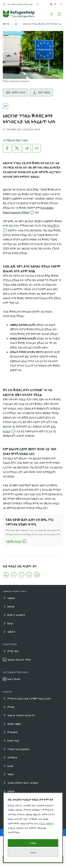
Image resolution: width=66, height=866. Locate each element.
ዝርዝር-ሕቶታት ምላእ (19, 659)
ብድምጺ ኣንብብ (18, 92)
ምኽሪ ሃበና (13, 651)
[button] (6, 574)
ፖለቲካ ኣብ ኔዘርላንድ (18, 749)
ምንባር (10, 707)
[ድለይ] (51, 14)
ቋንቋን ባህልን (14, 724)
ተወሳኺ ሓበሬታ (13, 541)
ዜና (16, 24)
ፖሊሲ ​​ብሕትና (46, 823)
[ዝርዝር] (59, 14)
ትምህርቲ (12, 757)
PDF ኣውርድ (44, 92)
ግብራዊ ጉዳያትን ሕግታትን (21, 715)
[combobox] (21, 4)
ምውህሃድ (12, 732)
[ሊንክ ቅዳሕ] (36, 148)
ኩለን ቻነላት (13, 679)
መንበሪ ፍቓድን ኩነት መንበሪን (22, 782)
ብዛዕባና (11, 598)
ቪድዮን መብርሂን (16, 615)
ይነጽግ (33, 852)
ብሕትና (11, 631)
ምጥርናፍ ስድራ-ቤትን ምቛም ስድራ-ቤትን (29, 698)
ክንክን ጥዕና (13, 740)
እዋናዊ (10, 606)
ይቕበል (33, 842)
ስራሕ (10, 766)
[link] (18, 14)
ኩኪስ (10, 623)
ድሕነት (11, 791)
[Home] (18, 14)
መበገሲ (6, 24)
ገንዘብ (10, 774)
